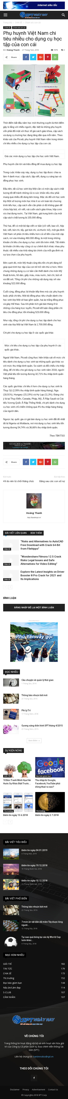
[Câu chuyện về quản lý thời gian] (11, 682)
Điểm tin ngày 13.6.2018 (15, 815)
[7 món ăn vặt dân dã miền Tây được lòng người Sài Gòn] (11, 925)
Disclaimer (15, 1089)
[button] (63, 15)
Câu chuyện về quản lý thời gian (37, 680)
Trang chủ (7, 22)
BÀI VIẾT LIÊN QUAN (16, 533)
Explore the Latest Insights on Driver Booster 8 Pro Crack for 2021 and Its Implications (42, 575)
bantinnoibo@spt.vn (43, 1056)
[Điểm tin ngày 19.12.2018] (11, 869)
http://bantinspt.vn (34, 517)
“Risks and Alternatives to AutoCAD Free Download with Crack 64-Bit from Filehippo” (42, 545)
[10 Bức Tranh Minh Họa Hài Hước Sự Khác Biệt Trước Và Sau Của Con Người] (18, 767)
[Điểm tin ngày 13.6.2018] (18, 802)
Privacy (26, 1089)
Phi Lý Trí (26, 710)
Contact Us (53, 1089)
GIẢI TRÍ (7, 776)
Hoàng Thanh (13, 50)
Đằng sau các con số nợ (52, 481)
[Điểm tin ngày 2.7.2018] (50, 802)
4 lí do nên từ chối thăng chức (18, 481)
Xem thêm (32, 740)
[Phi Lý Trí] (11, 714)
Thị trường (8, 811)
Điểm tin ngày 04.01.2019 (34, 850)
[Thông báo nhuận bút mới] (11, 699)
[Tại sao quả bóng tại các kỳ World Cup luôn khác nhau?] (11, 940)
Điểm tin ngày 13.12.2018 (34, 880)
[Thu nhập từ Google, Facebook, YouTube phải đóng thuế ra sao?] (50, 767)
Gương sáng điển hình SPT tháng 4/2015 (42, 725)
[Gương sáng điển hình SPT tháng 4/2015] (11, 729)
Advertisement (38, 1089)
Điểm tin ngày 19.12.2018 (34, 865)
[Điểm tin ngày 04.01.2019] (11, 854)
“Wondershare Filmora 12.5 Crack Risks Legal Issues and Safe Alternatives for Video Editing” (41, 560)
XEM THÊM (36, 533)
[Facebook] (34, 1078)
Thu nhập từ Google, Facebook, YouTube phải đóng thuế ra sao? (47, 783)
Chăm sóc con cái (33, 22)
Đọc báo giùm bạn (43, 776)
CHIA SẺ (18, 22)
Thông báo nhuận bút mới (34, 695)
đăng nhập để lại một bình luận (34, 607)
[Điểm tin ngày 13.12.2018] (11, 884)
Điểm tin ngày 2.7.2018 (47, 815)
